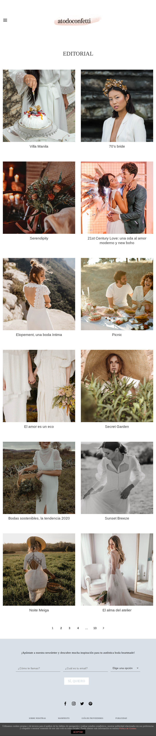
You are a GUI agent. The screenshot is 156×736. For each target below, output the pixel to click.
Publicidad (121, 718)
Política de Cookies (127, 728)
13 (94, 628)
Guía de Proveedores (92, 718)
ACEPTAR (78, 732)
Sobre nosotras (37, 718)
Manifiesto (63, 718)
